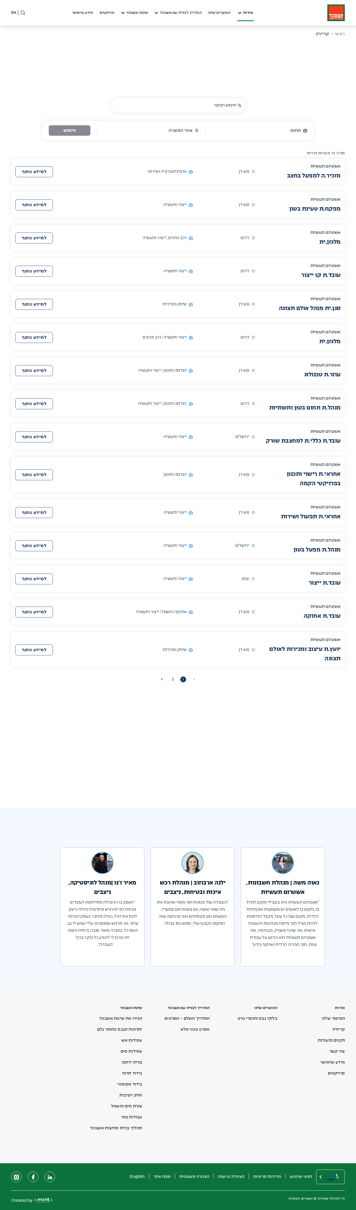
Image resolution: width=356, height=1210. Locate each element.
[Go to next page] (161, 679)
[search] (239, 105)
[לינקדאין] (50, 1177)
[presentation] (34, 171)
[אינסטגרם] (16, 1177)
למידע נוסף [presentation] (34, 171)
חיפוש (69, 130)
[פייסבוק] (33, 1177)
